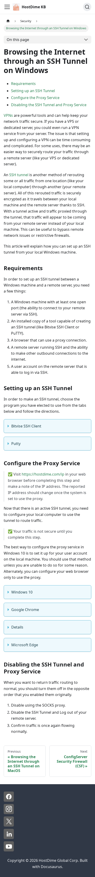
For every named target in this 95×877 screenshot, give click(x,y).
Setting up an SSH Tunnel (33, 90)
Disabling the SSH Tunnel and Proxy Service (48, 104)
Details (17, 627)
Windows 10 (22, 592)
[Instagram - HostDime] (9, 812)
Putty (16, 443)
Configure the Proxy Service (35, 97)
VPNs (8, 115)
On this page (18, 39)
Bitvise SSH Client (26, 426)
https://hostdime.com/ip (43, 474)
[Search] (87, 7)
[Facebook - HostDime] (9, 800)
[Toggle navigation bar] (7, 6)
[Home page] (8, 21)
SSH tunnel (18, 174)
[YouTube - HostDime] (9, 850)
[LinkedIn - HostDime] (9, 837)
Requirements (23, 83)
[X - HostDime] (9, 825)
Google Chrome (25, 609)
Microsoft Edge (24, 644)
